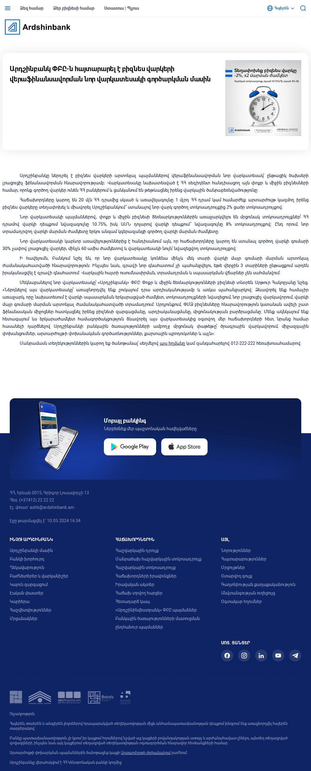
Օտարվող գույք (236, 576)
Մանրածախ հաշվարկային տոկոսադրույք (158, 559)
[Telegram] (295, 655)
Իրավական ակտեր (134, 584)
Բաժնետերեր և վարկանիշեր (39, 576)
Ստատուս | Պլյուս (121, 8)
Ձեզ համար (31, 8)
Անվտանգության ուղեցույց (248, 593)
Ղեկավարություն (27, 567)
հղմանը (176, 343)
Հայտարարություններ (243, 559)
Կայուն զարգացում (29, 584)
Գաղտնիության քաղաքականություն (258, 584)
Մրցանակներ (23, 618)
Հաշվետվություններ (30, 610)
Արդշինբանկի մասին (31, 550)
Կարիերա (19, 601)
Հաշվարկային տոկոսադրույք (145, 567)
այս (163, 343)
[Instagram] (244, 655)
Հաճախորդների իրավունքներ (145, 576)
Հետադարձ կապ (132, 601)
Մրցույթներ (233, 567)
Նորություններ (236, 550)
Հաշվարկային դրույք (137, 550)
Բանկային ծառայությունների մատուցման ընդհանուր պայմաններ (157, 622)
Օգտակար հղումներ (241, 601)
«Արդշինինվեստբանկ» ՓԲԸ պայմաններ (156, 610)
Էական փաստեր (26, 593)
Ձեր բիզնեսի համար (73, 8)
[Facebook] (227, 655)
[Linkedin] (261, 655)
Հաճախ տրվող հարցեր (138, 593)
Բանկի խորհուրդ (27, 559)
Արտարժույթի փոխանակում (146, 753)
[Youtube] (278, 655)
